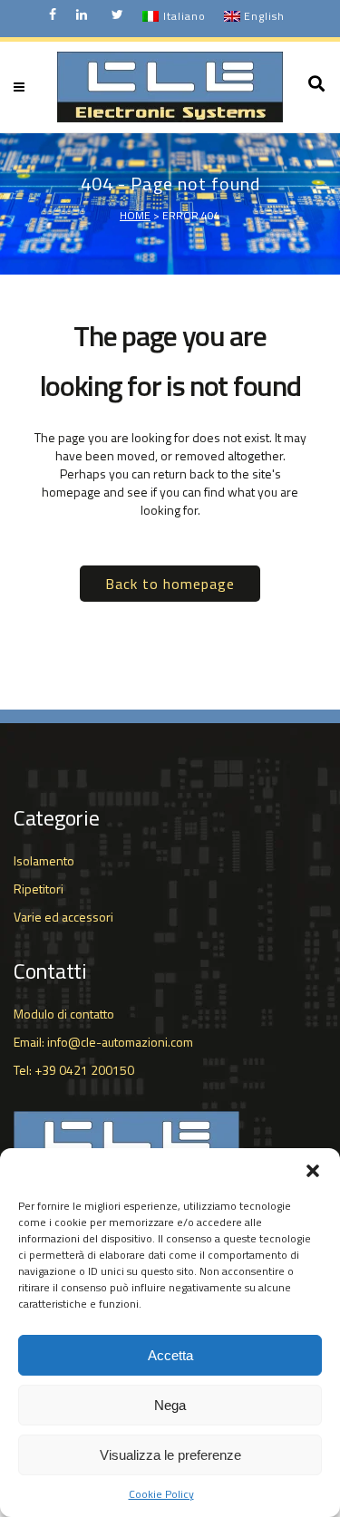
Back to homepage (170, 583)
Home (135, 215)
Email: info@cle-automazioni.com (103, 1041)
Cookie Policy (161, 1494)
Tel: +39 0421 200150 (74, 1069)
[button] (313, 1171)
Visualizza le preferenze (170, 1455)
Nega (170, 1405)
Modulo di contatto (64, 1013)
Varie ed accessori (63, 916)
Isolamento (44, 860)
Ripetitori (38, 888)
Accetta (170, 1355)
